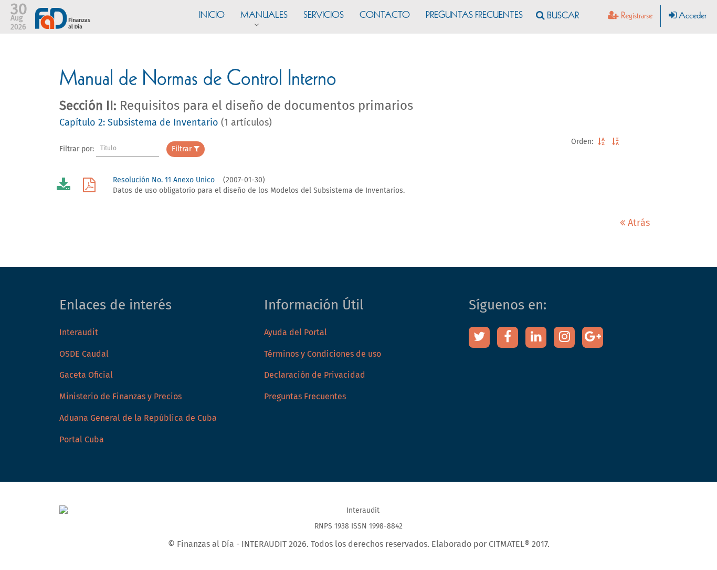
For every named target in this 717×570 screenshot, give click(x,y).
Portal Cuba (81, 440)
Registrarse (635, 16)
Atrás (637, 223)
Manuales (264, 15)
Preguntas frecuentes (474, 15)
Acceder (692, 16)
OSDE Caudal (84, 354)
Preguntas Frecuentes (305, 396)
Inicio (212, 15)
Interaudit (78, 332)
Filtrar (183, 149)
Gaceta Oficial (86, 375)
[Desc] (615, 142)
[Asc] (601, 142)
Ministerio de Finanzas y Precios (120, 396)
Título (108, 149)
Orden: (582, 142)
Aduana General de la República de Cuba (138, 418)
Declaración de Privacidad (314, 375)
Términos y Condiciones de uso (322, 354)
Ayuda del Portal (295, 332)
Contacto (385, 15)
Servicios (323, 15)
